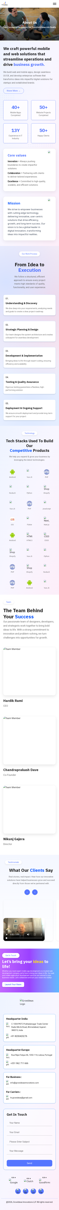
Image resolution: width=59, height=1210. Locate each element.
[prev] (27, 892)
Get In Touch (10, 955)
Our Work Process (29, 254)
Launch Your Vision (13, 984)
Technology (30, 433)
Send (29, 1163)
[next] (35, 892)
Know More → (13, 90)
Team (8, 602)
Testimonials (13, 862)
